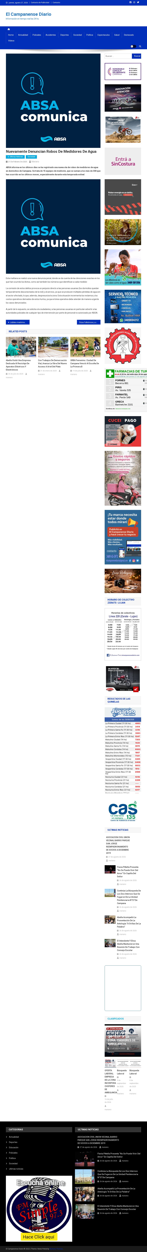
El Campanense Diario (28, 14)
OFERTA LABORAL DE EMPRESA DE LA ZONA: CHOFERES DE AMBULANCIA (122, 1038)
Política (89, 35)
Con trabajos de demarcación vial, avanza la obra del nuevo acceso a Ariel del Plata (52, 363)
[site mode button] (133, 46)
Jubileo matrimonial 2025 (20, 322)
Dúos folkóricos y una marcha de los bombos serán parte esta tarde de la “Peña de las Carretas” (90, 322)
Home (11, 35)
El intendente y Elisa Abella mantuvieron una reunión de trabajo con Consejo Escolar (128, 945)
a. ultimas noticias (15, 157)
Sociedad (77, 35)
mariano (35, 161)
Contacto (56, 3)
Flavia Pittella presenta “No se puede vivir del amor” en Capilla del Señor (127, 872)
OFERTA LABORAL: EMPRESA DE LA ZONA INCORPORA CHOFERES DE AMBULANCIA (110, 1081)
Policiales (37, 35)
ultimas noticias (16, 1169)
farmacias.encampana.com (123, 408)
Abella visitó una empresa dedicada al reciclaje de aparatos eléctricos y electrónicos (18, 365)
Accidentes (51, 35)
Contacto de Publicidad (40, 3)
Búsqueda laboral (122, 1072)
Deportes (64, 35)
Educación (13, 1147)
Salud (116, 35)
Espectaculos (104, 35)
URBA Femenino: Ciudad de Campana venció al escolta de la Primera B (84, 363)
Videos (11, 41)
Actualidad (23, 35)
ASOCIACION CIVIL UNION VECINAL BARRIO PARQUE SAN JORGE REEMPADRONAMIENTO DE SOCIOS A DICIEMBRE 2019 (118, 845)
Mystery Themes (56, 1249)
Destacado (129, 35)
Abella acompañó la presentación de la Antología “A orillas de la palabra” (129, 922)
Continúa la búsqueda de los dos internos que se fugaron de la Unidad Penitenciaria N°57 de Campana (129, 897)
